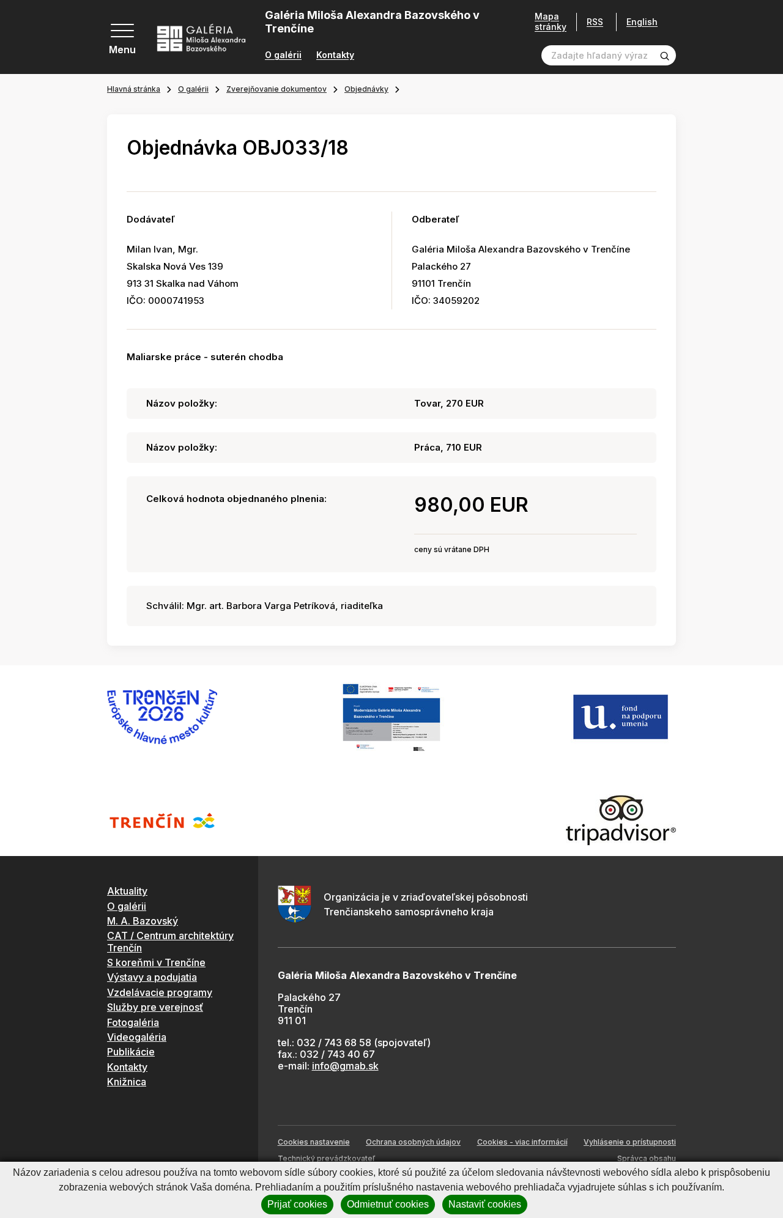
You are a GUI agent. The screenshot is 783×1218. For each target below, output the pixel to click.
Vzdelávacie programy (159, 992)
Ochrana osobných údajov (413, 1141)
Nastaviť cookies (484, 1204)
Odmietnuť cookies (388, 1204)
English (642, 22)
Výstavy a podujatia (152, 977)
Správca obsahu (646, 1158)
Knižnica (126, 1082)
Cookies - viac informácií (522, 1141)
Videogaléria (136, 1037)
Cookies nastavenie (314, 1141)
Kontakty (335, 55)
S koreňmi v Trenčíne (156, 962)
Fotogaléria (133, 1022)
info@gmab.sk (345, 1066)
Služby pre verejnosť (155, 1007)
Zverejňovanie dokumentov (276, 89)
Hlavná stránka (133, 89)
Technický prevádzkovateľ (326, 1158)
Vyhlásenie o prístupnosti (630, 1141)
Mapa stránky (550, 22)
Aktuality (127, 891)
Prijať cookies (297, 1204)
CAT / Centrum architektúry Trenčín (170, 941)
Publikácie (131, 1052)
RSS (595, 22)
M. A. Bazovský (142, 921)
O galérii (283, 55)
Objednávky (366, 89)
